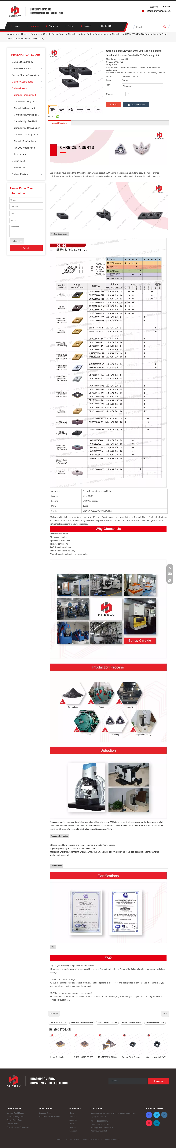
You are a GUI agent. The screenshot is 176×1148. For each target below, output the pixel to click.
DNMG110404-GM (58, 1023)
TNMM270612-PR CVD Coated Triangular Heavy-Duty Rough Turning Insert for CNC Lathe (84, 1057)
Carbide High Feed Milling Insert (28, 121)
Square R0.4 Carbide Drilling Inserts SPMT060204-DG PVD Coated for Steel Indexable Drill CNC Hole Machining (108, 1057)
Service (87, 26)
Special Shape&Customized (25, 75)
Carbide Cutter (19, 167)
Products (34, 26)
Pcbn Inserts (20, 154)
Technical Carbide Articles (49, 1117)
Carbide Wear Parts (21, 68)
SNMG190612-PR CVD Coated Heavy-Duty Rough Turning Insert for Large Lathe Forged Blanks (60, 1057)
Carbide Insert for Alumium (27, 128)
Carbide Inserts (19, 88)
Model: (109, 76)
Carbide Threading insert (26, 134)
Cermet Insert (18, 161)
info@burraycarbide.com (100, 1124)
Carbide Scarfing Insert (25, 141)
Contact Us (106, 26)
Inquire (113, 104)
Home (17, 26)
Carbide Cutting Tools (22, 82)
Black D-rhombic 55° (155, 1023)
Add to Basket (138, 104)
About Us (53, 26)
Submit (26, 248)
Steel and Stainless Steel (82, 1023)
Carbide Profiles (20, 174)
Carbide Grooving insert (25, 101)
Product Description (59, 123)
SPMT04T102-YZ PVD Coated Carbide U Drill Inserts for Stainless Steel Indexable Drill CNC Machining (157, 1057)
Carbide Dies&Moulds (22, 62)
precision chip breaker (131, 1023)
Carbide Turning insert (25, 95)
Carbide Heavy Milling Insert (28, 115)
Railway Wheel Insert (24, 148)
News (70, 26)
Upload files (17, 241)
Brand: (109, 80)
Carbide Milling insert (24, 108)
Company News (45, 1113)
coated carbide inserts (107, 1023)
